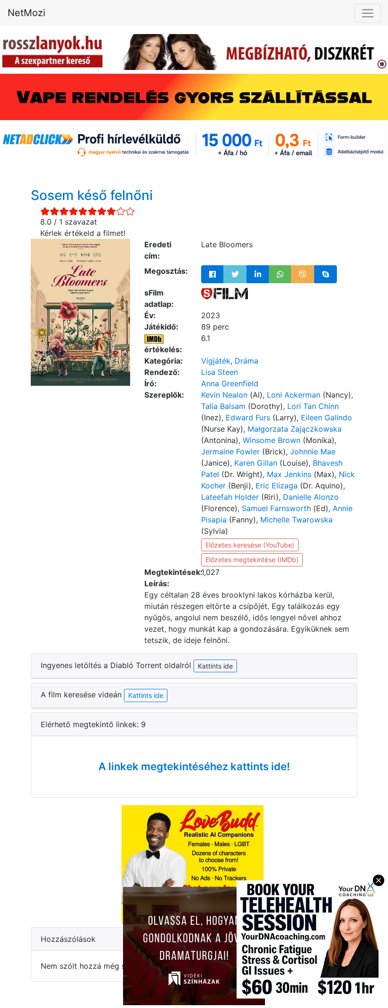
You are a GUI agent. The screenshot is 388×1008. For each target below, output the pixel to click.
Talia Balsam (223, 406)
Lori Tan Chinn (313, 406)
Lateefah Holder (230, 497)
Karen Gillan (255, 463)
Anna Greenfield (229, 383)
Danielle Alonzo (311, 497)
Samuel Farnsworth (276, 508)
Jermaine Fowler (230, 451)
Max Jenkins (289, 474)
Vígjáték (215, 360)
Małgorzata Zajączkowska (294, 429)
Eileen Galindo (326, 417)
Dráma (246, 360)
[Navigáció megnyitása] (367, 13)
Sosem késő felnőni (92, 195)
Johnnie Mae (312, 451)
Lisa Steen (219, 372)
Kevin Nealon (224, 395)
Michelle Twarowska (296, 519)
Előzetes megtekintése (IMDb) (252, 560)
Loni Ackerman (293, 395)
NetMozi (26, 12)
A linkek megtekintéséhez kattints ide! (194, 766)
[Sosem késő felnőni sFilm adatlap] (224, 292)
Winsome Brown (271, 440)
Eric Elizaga (277, 485)
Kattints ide (145, 695)
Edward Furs (248, 417)
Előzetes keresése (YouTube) (249, 545)
